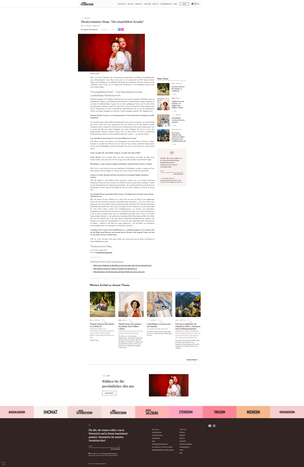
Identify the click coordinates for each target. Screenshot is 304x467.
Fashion (147, 4)
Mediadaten (156, 432)
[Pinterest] (122, 29)
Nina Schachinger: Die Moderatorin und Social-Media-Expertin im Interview (119, 272)
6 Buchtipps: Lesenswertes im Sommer (178, 120)
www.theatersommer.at (104, 252)
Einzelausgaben (185, 444)
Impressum (156, 438)
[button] (3, 463)
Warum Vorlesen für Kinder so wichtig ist (178, 89)
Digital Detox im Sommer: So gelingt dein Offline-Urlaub (178, 104)
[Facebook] (119, 29)
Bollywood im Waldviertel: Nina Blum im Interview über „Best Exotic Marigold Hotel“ (122, 265)
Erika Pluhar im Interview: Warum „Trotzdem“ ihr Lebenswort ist (115, 268)
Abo (175, 4)
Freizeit (138, 4)
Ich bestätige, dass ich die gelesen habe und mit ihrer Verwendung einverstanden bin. (171, 180)
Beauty (156, 4)
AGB (153, 441)
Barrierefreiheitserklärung (163, 450)
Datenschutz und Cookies (162, 447)
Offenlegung (157, 435)
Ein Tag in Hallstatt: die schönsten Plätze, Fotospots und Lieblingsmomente (179, 137)
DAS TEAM (155, 429)
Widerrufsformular (160, 444)
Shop (184, 4)
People (131, 4)
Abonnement (109, 393)
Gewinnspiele (166, 4)
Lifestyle (122, 4)
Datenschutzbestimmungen (167, 180)
